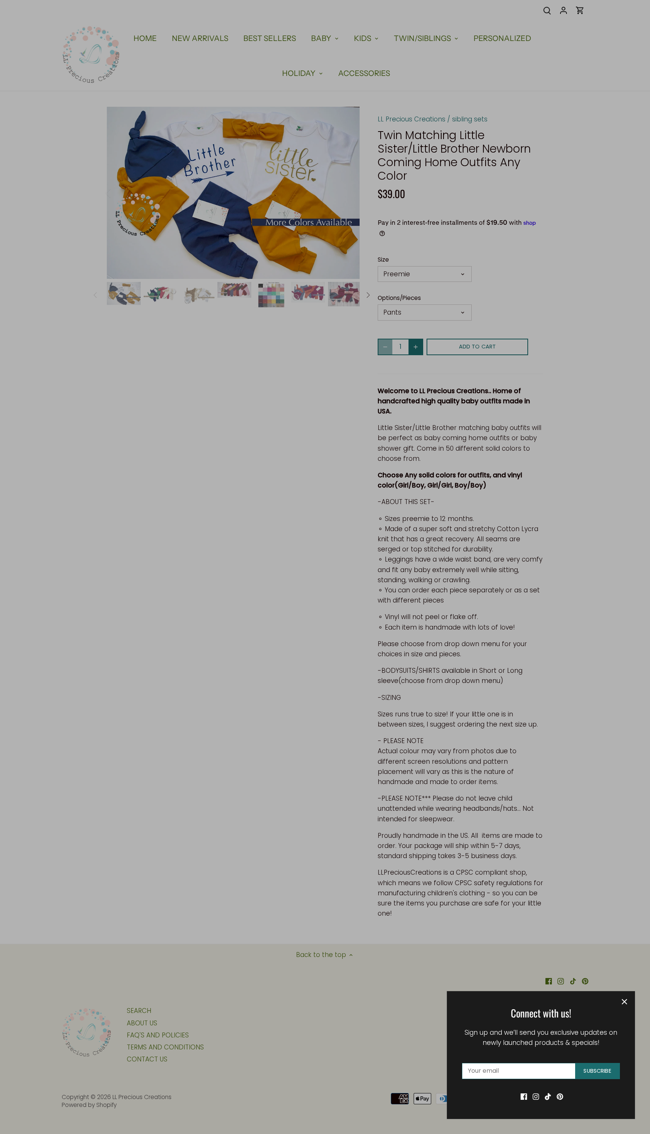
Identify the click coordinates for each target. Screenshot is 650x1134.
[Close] (624, 1001)
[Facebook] (524, 1096)
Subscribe (597, 1071)
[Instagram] (536, 1096)
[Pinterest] (560, 1096)
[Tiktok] (548, 1096)
